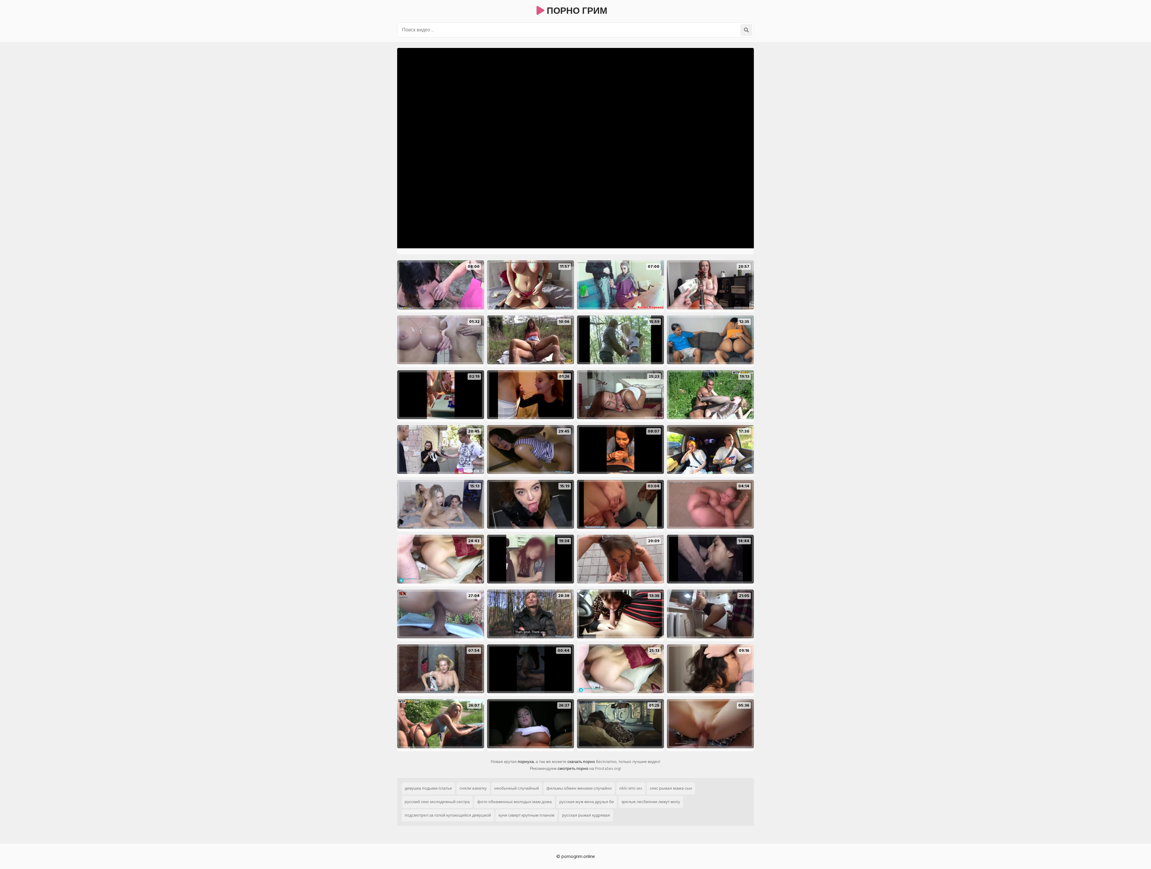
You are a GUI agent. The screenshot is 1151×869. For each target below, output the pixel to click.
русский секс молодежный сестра (437, 801)
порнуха (526, 761)
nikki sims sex (630, 788)
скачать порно (581, 761)
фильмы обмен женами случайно (579, 788)
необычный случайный (516, 788)
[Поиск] (746, 30)
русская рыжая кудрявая (586, 815)
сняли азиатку (473, 788)
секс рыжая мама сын (671, 788)
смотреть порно (573, 768)
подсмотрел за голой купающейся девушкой (448, 815)
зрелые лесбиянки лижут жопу (650, 801)
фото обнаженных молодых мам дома (514, 801)
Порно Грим (575, 11)
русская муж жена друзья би (586, 801)
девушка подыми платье (428, 788)
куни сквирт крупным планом (526, 815)
